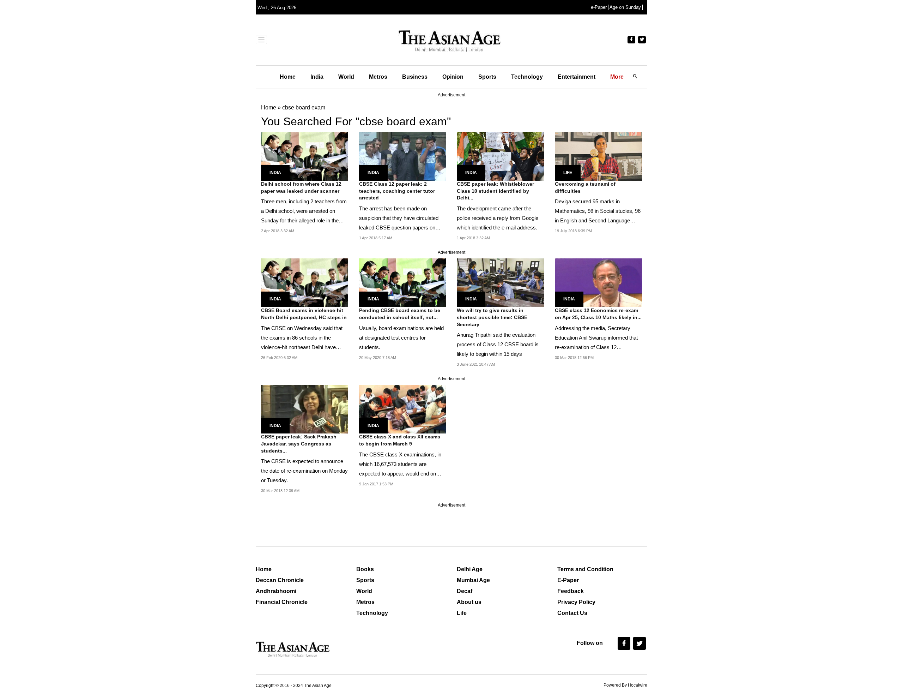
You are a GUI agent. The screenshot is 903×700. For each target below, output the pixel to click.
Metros (378, 77)
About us (469, 602)
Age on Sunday (625, 7)
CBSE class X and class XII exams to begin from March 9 (399, 440)
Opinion (452, 77)
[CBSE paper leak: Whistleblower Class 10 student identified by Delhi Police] (500, 156)
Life (567, 172)
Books (365, 569)
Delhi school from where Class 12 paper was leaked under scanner (301, 187)
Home (288, 77)
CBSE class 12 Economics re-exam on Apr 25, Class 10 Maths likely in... (598, 313)
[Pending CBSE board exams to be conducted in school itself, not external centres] (402, 282)
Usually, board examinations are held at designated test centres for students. (401, 337)
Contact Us (572, 613)
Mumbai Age (473, 580)
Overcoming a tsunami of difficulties (585, 187)
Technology (527, 77)
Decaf (464, 591)
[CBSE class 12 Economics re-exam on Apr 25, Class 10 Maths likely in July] (598, 282)
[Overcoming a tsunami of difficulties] (598, 156)
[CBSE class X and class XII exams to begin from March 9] (402, 409)
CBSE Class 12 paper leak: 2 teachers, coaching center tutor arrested (397, 191)
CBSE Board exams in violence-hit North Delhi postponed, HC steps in (304, 313)
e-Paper (599, 7)
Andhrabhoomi (276, 591)
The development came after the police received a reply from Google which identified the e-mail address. (497, 218)
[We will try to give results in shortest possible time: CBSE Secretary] (500, 282)
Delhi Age (470, 569)
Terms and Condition (585, 569)
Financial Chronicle (282, 602)
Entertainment (576, 77)
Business (415, 77)
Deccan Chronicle (280, 580)
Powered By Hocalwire (625, 685)
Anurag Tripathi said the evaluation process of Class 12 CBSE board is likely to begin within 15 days (498, 344)
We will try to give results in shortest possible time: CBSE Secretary (492, 317)
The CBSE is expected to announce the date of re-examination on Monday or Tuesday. (304, 470)
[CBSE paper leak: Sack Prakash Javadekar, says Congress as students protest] (304, 409)
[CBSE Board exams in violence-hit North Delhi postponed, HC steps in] (304, 282)
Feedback (570, 591)
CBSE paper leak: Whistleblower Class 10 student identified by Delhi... (495, 191)
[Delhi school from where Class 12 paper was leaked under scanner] (304, 156)
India (316, 77)
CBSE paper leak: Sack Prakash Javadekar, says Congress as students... (299, 443)
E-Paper (568, 580)
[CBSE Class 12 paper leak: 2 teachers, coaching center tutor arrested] (402, 156)
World (346, 77)
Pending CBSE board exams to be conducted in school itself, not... (399, 313)
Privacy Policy (576, 602)
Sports (487, 77)
